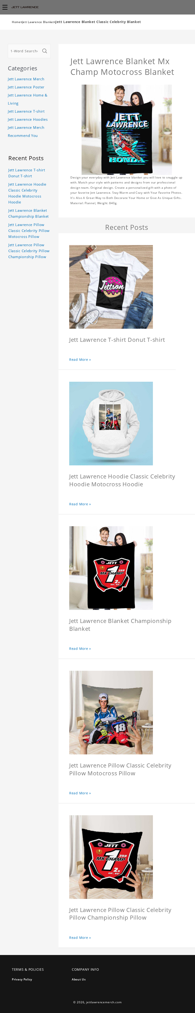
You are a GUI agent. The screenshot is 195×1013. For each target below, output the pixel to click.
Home (16, 22)
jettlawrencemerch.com (104, 1002)
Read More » (80, 359)
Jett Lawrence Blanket (38, 22)
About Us (79, 979)
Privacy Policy (22, 979)
